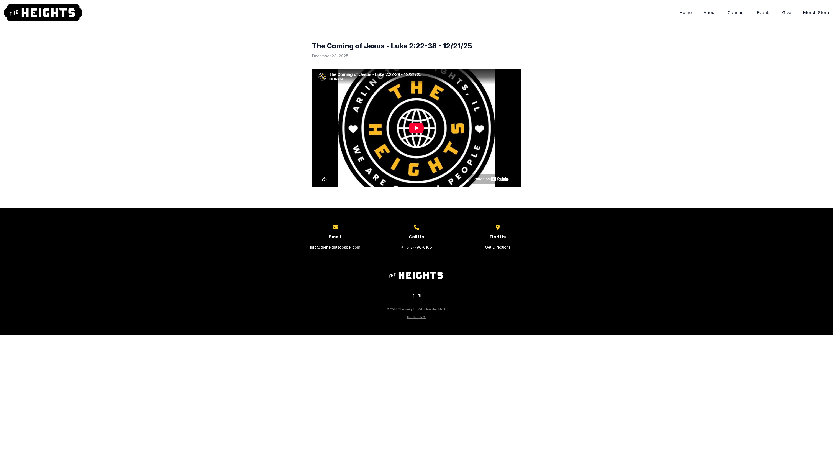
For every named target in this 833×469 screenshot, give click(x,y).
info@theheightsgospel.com (335, 247)
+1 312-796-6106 (416, 247)
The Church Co (416, 317)
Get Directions (498, 247)
